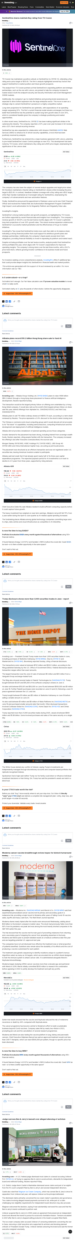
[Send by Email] (19, 301)
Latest (4, 7)
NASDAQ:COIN (31, 707)
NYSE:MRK (59, 910)
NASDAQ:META (61, 702)
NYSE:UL (10, 1179)
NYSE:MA (18, 661)
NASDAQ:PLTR (58, 680)
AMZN (59, 130)
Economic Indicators (62, 7)
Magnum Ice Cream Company (30, 1192)
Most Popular (12, 7)
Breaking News (23, 7)
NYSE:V (57, 659)
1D (5, 166)
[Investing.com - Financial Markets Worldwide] (11, 2)
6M (14, 166)
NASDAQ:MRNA (33, 910)
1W (8, 166)
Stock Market (50, 7)
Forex (32, 7)
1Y (17, 166)
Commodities (39, 7)
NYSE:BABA (42, 396)
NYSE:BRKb (40, 659)
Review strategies (29, 980)
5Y (20, 166)
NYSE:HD (56, 707)
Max (24, 166)
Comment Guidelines (8, 331)
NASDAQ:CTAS (18, 709)
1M (11, 166)
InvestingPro (48, 260)
